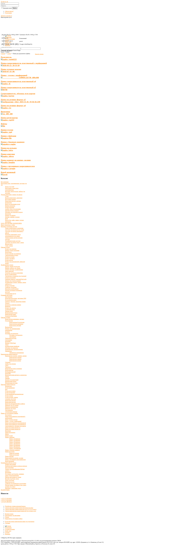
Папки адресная (8, 154)
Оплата (7, 517)
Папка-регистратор (9, 118)
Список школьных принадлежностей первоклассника (19, 508)
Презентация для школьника (12, 515)
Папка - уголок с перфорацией (14, 75)
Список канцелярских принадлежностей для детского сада (20, 511)
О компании (8, 527)
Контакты (7, 534)
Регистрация (8, 13)
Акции (9, 53)
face (4, 1)
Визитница (5, 112)
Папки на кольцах (9, 148)
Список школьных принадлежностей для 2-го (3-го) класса (20, 509)
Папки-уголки (7, 130)
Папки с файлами (8, 136)
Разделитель (6, 57)
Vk (1, 1)
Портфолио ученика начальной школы (15, 506)
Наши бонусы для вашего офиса (13, 518)
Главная (3, 53)
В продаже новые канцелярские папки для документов (19, 521)
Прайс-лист (8, 531)
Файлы (4, 124)
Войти (15, 8)
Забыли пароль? (9, 11)
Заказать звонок (39, 54)
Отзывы (7, 532)
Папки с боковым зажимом (12, 142)
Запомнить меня (7, 8)
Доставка (7, 523)
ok (7, 1)
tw (5, 1)
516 (6, 498)
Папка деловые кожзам (11, 69)
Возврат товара (9, 514)
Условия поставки (10, 529)
